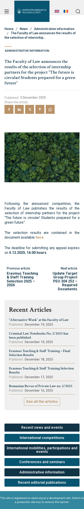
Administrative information (54, 29)
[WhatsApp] (50, 109)
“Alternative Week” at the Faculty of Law (39, 320)
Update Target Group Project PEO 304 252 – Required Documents (65, 281)
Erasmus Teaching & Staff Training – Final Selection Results (39, 353)
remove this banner (57, 502)
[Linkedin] (19, 109)
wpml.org (37, 498)
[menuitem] (56, 14)
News (24, 29)
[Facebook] (8, 109)
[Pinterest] (39, 109)
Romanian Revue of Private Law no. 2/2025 (40, 386)
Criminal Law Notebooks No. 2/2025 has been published (38, 335)
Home (8, 29)
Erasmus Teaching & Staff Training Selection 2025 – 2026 (22, 279)
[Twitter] (29, 109)
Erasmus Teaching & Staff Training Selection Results (41, 370)
